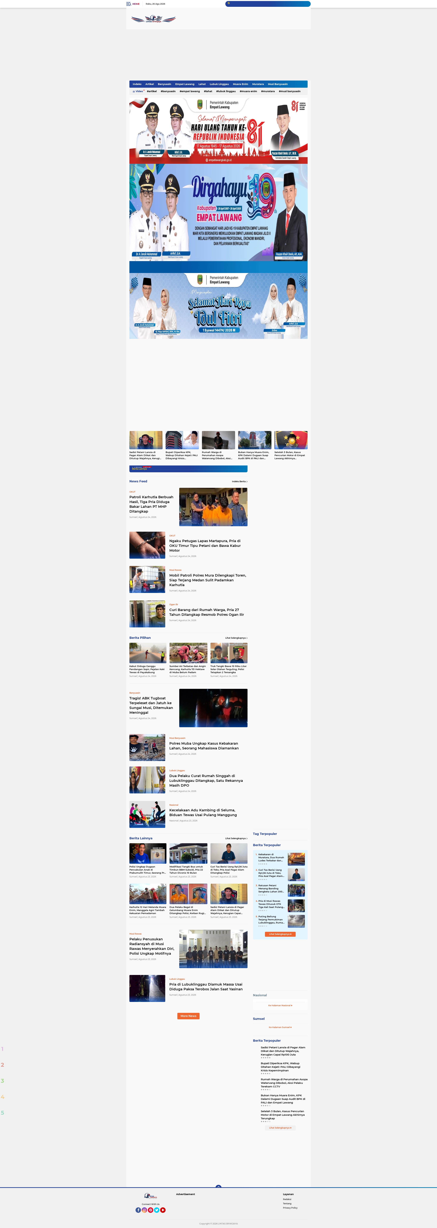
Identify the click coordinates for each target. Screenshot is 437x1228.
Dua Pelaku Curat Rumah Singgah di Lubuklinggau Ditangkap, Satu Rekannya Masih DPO (206, 780)
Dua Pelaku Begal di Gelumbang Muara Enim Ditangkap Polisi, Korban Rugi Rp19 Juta (187, 910)
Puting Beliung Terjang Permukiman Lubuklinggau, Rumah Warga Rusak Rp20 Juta (271, 919)
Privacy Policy (290, 1208)
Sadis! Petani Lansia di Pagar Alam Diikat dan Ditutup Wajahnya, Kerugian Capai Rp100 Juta (146, 455)
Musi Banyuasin (278, 84)
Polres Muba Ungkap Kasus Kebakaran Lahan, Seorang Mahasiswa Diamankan (204, 745)
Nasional (260, 995)
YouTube (165, 1214)
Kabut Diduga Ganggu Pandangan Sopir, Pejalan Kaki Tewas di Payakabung (147, 669)
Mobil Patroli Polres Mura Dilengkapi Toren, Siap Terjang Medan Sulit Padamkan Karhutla (207, 580)
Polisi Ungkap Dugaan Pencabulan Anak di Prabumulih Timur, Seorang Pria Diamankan (147, 869)
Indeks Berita (239, 481)
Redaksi (287, 1199)
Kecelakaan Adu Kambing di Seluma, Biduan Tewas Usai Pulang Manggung (203, 812)
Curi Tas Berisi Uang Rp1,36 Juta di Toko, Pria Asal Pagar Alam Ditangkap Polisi (229, 869)
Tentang (287, 1203)
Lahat (202, 84)
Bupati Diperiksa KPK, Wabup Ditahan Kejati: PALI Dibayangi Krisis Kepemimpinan (182, 455)
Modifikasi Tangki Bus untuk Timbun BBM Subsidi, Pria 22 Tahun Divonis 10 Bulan (186, 869)
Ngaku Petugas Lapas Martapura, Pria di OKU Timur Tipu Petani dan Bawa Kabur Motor (205, 545)
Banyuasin (164, 84)
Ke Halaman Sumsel (279, 1027)
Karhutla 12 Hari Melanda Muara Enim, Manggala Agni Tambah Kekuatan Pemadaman (147, 910)
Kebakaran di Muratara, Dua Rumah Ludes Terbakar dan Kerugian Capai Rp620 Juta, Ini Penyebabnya (271, 857)
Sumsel (259, 1019)
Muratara (258, 84)
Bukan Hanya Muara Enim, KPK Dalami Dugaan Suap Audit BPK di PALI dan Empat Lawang (253, 455)
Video (139, 91)
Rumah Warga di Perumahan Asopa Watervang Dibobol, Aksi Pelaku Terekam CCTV (216, 455)
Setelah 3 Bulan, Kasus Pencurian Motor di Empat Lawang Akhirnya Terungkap (289, 455)
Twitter (158, 1214)
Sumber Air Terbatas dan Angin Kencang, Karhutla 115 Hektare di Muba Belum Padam (188, 669)
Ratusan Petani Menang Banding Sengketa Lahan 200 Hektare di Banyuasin (271, 888)
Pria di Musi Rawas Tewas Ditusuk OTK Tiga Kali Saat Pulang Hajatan (270, 904)
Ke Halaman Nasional (279, 1005)
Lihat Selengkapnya (235, 638)
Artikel (149, 84)
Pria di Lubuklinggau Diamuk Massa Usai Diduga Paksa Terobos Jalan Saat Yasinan (206, 986)
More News (188, 1016)
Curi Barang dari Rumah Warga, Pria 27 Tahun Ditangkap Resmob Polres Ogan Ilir (206, 612)
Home (135, 3)
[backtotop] (218, 1188)
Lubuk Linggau (219, 84)
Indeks (137, 84)
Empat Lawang (184, 84)
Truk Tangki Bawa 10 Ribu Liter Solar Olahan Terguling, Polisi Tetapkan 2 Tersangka (228, 669)
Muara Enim (240, 84)
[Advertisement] (218, 55)
